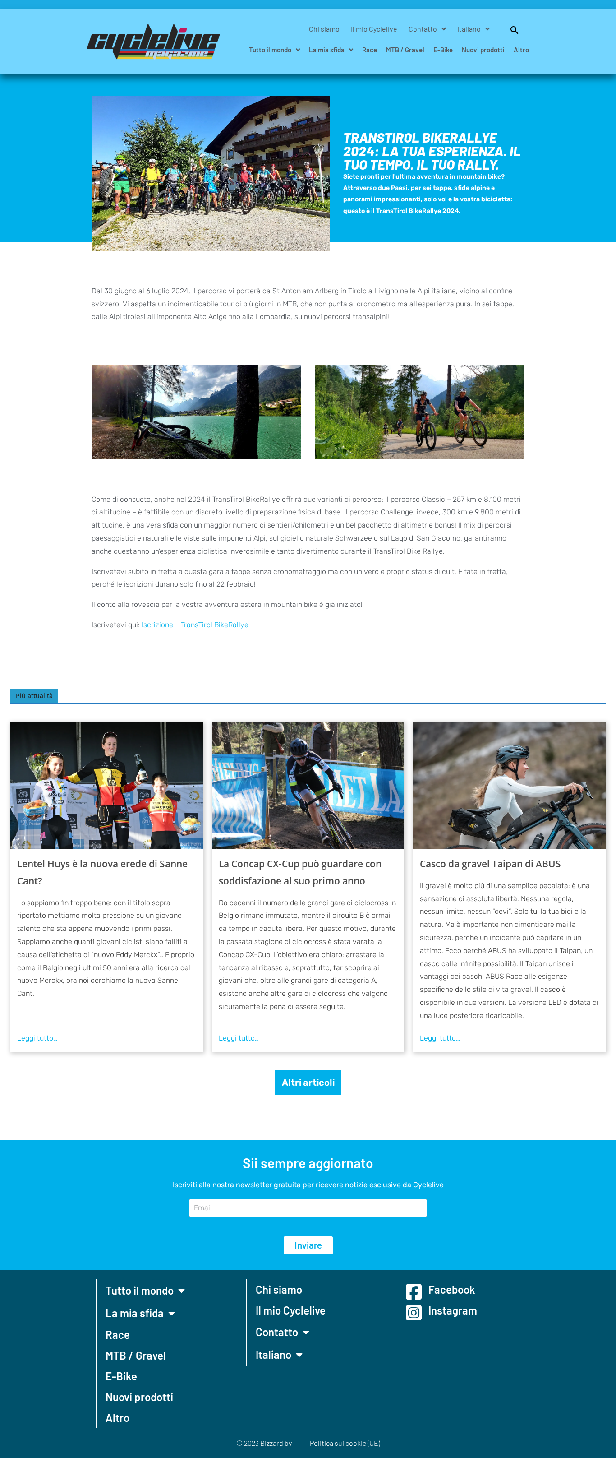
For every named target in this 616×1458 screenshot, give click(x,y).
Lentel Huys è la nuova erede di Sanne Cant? (102, 872)
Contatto (423, 28)
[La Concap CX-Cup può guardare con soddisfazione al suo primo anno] (308, 785)
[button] (510, 29)
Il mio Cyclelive (374, 28)
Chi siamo (324, 28)
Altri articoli (308, 1082)
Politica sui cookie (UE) (345, 1443)
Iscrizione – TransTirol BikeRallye (195, 624)
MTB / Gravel (405, 50)
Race (369, 50)
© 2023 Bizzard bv (264, 1443)
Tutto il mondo (270, 50)
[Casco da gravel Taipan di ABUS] (509, 785)
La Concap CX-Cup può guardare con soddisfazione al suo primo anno (300, 872)
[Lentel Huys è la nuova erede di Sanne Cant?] (106, 785)
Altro (521, 50)
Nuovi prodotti (483, 50)
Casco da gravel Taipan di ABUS (490, 863)
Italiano (469, 28)
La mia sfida (327, 50)
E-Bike (443, 50)
